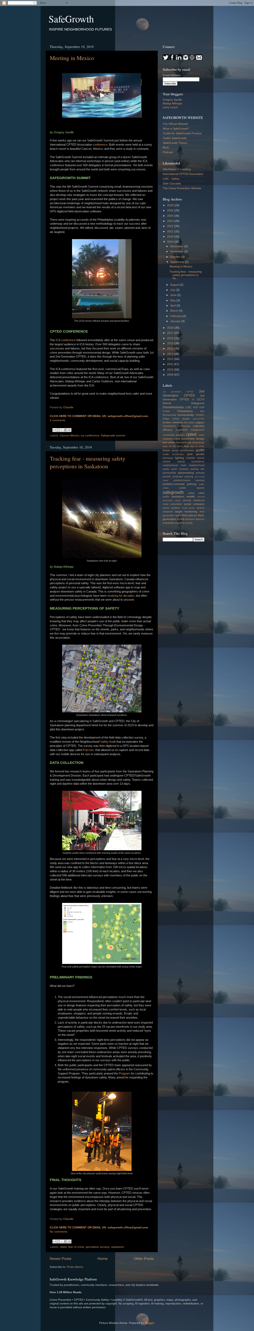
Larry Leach (170, 107)
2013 (170, 353)
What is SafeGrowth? (176, 128)
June (173, 295)
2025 (170, 210)
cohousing (184, 426)
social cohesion (194, 504)
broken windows (173, 422)
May (173, 300)
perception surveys (98, 1246)
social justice (188, 508)
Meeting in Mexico (72, 58)
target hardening (186, 511)
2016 (170, 338)
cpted (63, 1246)
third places (189, 515)
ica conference (90, 435)
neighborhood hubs (174, 465)
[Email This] (54, 430)
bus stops (189, 422)
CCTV (200, 399)
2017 (170, 332)
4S (193, 399)
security (187, 500)
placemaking (186, 472)
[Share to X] (62, 430)
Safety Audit (108, 741)
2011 (170, 364)
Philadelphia (185, 411)
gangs (175, 450)
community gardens (174, 435)
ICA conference (66, 340)
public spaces (191, 488)
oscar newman (179, 469)
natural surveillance (191, 461)
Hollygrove (197, 403)
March (174, 310)
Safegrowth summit (113, 435)
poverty (167, 476)
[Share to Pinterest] (69, 430)
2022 (170, 226)
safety (191, 493)
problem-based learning (189, 480)
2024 (170, 215)
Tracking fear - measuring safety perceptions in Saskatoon (87, 462)
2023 (170, 220)
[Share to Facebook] (66, 430)
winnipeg (180, 523)
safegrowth (173, 492)
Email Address (172, 75)
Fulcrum (88, 750)
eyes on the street (173, 446)
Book (166, 147)
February (176, 316)
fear (186, 446)
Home (102, 1259)
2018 (170, 327)
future (166, 450)
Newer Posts (60, 1259)
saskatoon (117, 1246)
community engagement (190, 429)
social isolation (171, 508)
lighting (179, 457)
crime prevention (184, 438)
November (177, 251)
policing (200, 472)
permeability (169, 472)
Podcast (168, 152)
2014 (170, 348)
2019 (170, 241)
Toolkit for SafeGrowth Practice (182, 133)
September (177, 261)
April (173, 305)
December (177, 246)
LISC (188, 407)
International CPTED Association (183, 174)
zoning (188, 523)
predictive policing (182, 476)
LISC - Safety (171, 178)
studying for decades (120, 595)
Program (124, 1073)
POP (195, 407)
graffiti (200, 450)
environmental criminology (190, 442)
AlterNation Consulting (177, 169)
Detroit (167, 403)
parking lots (197, 469)
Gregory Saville (172, 99)
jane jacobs (195, 454)
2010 (170, 369)
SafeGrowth (71, 18)
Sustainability (186, 414)
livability (190, 458)
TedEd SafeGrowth (175, 138)
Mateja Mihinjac (172, 103)
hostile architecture (173, 454)
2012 (170, 359)
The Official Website (175, 123)
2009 (170, 374)
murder (166, 461)
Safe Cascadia (172, 183)
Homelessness (173, 407)
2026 (170, 205)
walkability (168, 523)
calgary (199, 422)
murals (200, 458)
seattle (191, 496)
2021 (170, 231)
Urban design (181, 418)
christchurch (169, 426)
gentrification (187, 450)
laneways (168, 458)
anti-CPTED (198, 419)
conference (100, 144)
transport (189, 519)
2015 (170, 343)
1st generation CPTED (178, 391)
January (175, 321)
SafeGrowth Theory (175, 142)
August (175, 284)
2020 (170, 236)
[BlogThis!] (58, 430)
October (175, 256)
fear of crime (76, 1246)
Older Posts (144, 1259)
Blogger (149, 1322)
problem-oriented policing (179, 484)
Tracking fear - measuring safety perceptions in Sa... (185, 275)
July (173, 289)
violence (199, 519)
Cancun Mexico (69, 435)
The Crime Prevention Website (182, 188)
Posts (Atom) (75, 1266)
